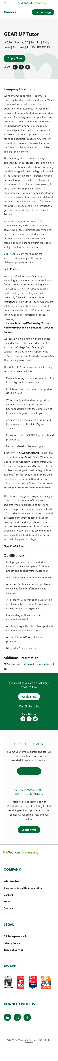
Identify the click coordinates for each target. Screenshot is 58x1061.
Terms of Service (13, 949)
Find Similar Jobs (29, 706)
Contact (8, 908)
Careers (10, 12)
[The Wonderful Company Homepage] (32, 4)
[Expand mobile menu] (5, 3)
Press (7, 901)
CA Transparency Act (16, 936)
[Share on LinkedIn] (15, 67)
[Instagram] (17, 1020)
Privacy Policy (12, 943)
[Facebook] (27, 1020)
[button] (43, 12)
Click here (10, 253)
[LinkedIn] (7, 1020)
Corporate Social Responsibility (23, 888)
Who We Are (11, 881)
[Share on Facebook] (21, 67)
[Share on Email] (27, 67)
